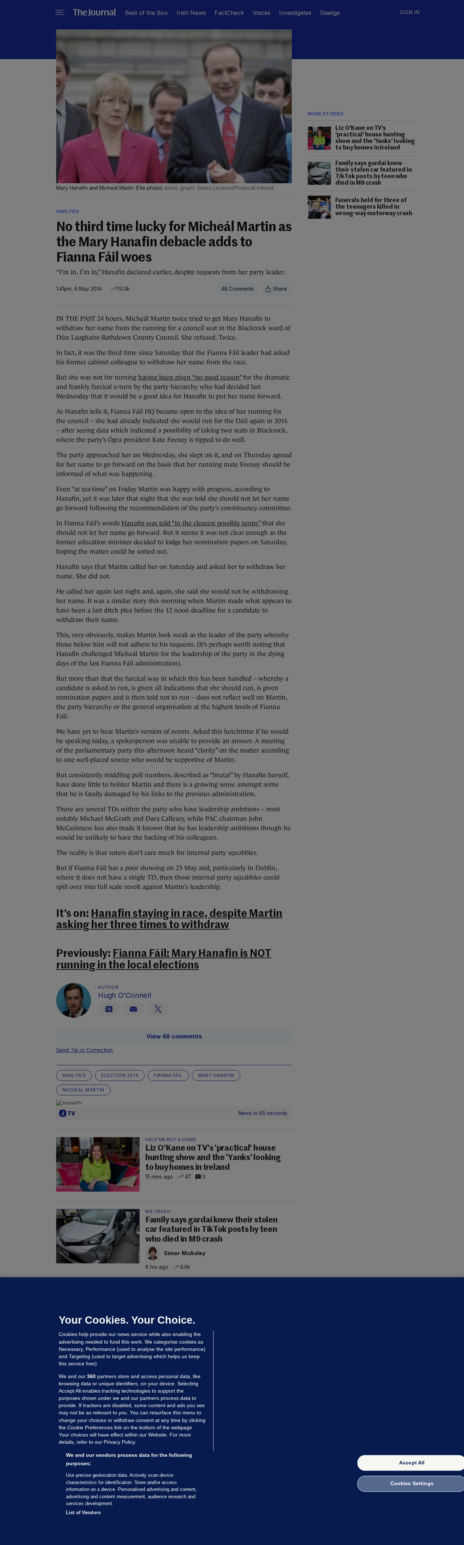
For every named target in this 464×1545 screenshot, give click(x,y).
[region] (232, 1411)
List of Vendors (83, 1512)
